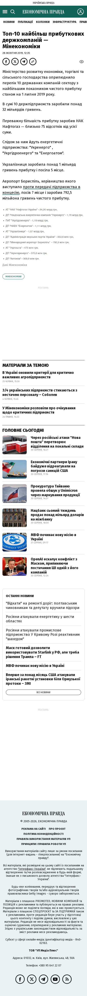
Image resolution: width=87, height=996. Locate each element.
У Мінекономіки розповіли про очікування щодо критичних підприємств (38, 410)
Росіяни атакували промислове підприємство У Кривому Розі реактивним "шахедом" (43, 634)
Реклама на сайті (33, 828)
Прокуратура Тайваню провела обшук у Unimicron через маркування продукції (55, 490)
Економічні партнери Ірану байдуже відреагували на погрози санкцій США (54, 466)
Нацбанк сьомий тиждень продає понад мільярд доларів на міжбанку (57, 514)
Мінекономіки (13, 276)
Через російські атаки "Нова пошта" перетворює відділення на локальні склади (57, 442)
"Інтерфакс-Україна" (32, 869)
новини (9, 22)
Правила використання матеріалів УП (43, 838)
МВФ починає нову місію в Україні (53, 537)
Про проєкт (57, 828)
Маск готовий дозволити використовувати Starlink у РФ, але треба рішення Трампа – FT (42, 652)
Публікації (25, 22)
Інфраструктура (64, 22)
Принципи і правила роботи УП (43, 844)
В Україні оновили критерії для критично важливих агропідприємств (38, 374)
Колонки (43, 22)
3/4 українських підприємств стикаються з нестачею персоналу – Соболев (39, 392)
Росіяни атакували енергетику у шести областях (40, 618)
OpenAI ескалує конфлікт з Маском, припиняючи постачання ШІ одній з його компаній (54, 566)
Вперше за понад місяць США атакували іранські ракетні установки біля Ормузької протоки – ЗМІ (43, 679)
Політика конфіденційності (43, 833)
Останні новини (20, 596)
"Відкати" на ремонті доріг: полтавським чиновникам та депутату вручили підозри (42, 605)
